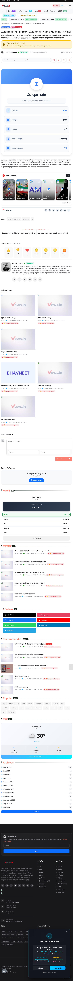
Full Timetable (36, 538)
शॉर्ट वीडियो (62, 11)
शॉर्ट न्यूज (60, 878)
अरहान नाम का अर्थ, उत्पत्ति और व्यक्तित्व (25, 594)
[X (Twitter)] (45, 210)
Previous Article (29, 229)
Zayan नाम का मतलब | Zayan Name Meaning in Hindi (18, 233)
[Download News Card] (59, 60)
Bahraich (68, 1)
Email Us (57, 962)
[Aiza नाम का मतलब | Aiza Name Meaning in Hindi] (7, 586)
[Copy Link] (54, 60)
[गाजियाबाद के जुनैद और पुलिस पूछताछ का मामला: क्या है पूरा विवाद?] (7, 647)
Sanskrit (55, 703)
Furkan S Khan (17, 263)
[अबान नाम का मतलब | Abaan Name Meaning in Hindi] (7, 565)
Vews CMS (42, 887)
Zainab (3, 320)
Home (3, 24)
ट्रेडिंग (41, 875)
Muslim (53, 708)
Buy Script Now (41, 961)
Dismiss (40, 968)
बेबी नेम (41, 872)
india (60, 708)
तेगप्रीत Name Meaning (9, 352)
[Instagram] (49, 210)
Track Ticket (61, 892)
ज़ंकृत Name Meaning (8, 318)
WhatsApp (10, 625)
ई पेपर (59, 887)
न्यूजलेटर (20, 11)
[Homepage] (6, 5)
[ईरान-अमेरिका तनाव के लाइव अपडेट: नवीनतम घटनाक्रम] (7, 658)
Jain (62, 703)
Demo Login (57, 968)
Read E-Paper (37, 480)
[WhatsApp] (61, 210)
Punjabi (28, 708)
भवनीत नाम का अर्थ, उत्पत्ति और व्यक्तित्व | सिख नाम (15, 385)
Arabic (67, 708)
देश (40, 867)
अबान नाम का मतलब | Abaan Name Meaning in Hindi (30, 561)
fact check (11, 712)
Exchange (28, 15)
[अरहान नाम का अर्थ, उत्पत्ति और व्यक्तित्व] (7, 597)
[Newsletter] (61, 5)
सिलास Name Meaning (22, 676)
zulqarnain (26, 219)
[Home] (3, 11)
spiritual (11, 703)
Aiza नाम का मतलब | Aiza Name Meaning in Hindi (53, 233)
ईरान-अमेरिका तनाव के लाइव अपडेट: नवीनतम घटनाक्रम (29, 655)
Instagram (44, 615)
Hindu (46, 708)
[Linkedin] (64, 210)
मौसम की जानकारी (62, 884)
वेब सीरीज (52, 11)
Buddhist (5, 708)
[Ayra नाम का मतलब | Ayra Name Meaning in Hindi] (7, 575)
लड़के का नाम (17, 219)
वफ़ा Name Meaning (8, 419)
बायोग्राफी (41, 884)
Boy (23, 703)
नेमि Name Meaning (44, 385)
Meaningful (38, 703)
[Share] (69, 60)
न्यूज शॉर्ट (45, 11)
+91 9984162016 (57, 959)
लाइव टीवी (60, 872)
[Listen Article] (64, 60)
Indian (30, 703)
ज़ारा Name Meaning (21, 687)
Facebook (10, 620)
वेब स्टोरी (60, 869)
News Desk (18, 596)
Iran (4, 712)
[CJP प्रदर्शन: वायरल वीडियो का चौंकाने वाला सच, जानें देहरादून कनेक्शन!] (7, 668)
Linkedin (44, 625)
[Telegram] (68, 210)
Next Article (42, 229)
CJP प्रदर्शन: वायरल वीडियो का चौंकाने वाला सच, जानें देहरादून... (31, 665)
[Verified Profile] (18, 52)
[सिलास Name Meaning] (7, 679)
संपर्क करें (11, 11)
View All (66, 203)
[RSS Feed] (40, 279)
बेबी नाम (7, 24)
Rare (4, 703)
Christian (13, 708)
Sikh (21, 708)
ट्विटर (37, 11)
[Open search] (65, 5)
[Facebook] (53, 210)
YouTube (44, 620)
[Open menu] (69, 5)
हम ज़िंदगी (41, 878)
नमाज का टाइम (61, 881)
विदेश (40, 869)
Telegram (10, 630)
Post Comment (62, 459)
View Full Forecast (36, 757)
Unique (47, 703)
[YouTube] (57, 210)
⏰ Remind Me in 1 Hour (49, 972)
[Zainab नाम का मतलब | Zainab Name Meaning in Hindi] (7, 554)
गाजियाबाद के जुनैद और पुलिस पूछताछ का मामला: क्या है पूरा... (30, 644)
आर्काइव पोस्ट (61, 890)
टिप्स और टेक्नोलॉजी (44, 881)
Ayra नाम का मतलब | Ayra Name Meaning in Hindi (30, 572)
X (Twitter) (10, 615)
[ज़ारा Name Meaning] (7, 690)
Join (36, 851)
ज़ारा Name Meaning (44, 318)
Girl (18, 703)
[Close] (67, 932)
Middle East (37, 708)
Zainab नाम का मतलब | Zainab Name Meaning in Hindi (32, 551)
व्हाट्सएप (28, 11)
